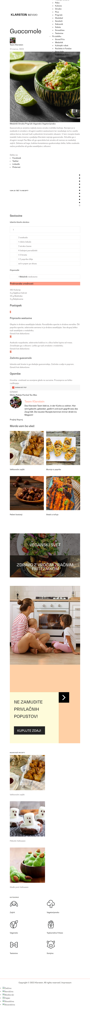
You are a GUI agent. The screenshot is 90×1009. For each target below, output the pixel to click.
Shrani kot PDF (21, 387)
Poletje (19, 395)
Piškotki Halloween (18, 841)
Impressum (66, 982)
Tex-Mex (33, 395)
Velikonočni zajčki (17, 469)
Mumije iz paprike (53, 469)
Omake (21, 123)
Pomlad (26, 395)
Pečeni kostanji (16, 514)
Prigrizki (29, 123)
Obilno (13, 395)
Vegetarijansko (49, 123)
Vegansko (37, 123)
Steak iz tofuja (52, 514)
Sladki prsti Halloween (19, 887)
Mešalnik (14, 123)
